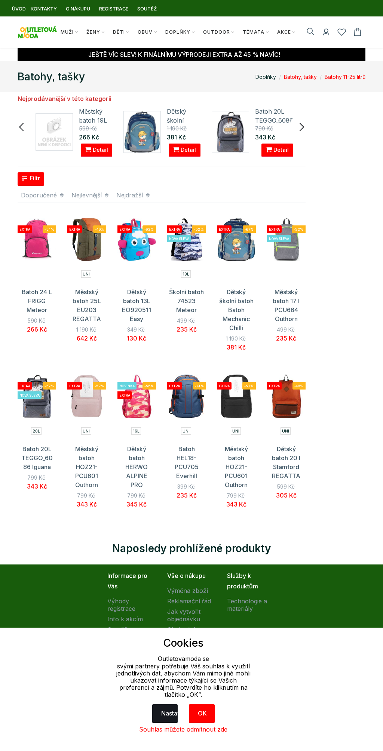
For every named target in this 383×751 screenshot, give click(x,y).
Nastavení (169, 713)
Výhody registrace (121, 604)
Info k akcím (125, 619)
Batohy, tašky (300, 77)
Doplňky (177, 32)
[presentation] (22, 126)
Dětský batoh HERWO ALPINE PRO (136, 467)
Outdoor (216, 32)
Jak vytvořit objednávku (183, 615)
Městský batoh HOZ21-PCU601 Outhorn (86, 467)
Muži (67, 32)
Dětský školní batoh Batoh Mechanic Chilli (236, 310)
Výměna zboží (187, 590)
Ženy (93, 32)
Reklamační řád (189, 601)
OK (202, 713)
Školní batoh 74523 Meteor (186, 301)
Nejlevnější (87, 195)
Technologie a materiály (247, 604)
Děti (119, 32)
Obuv (145, 32)
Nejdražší (130, 195)
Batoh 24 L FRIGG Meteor (37, 301)
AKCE (284, 32)
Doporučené (40, 195)
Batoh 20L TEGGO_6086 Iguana (274, 120)
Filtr (34, 178)
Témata (253, 32)
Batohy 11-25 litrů (345, 77)
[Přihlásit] (326, 33)
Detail (99, 150)
